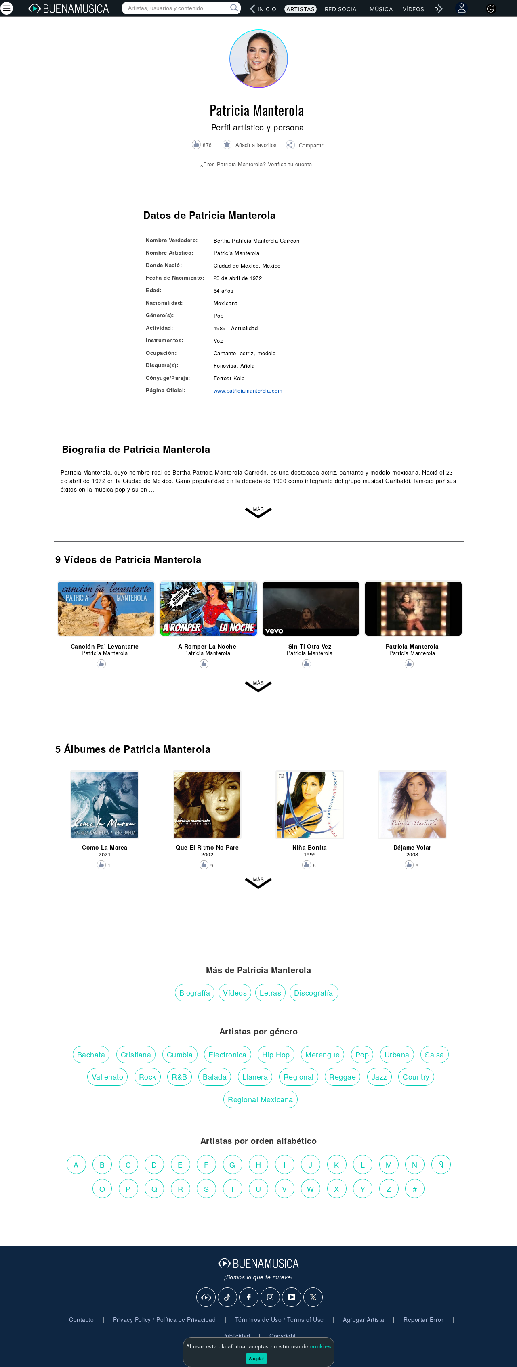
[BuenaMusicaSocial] (206, 1297)
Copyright (282, 1335)
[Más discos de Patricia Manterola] (258, 883)
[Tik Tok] (227, 1297)
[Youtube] (292, 1297)
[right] (440, 9)
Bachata (91, 1054)
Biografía (194, 992)
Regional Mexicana (260, 1099)
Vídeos (414, 9)
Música (381, 9)
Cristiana (136, 1054)
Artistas (300, 9)
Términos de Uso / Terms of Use (279, 1319)
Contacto (81, 1319)
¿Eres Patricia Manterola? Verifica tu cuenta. (257, 164)
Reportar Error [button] (423, 1319)
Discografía (313, 992)
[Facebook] (249, 1297)
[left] (253, 9)
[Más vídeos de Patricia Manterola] (258, 687)
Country (416, 1076)
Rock (147, 1076)
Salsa (434, 1054)
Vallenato (108, 1076)
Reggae (342, 1076)
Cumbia (180, 1054)
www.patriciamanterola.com (248, 390)
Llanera (255, 1076)
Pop (362, 1054)
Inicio (267, 9)
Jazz (379, 1076)
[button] (304, 146)
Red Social (342, 9)
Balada (215, 1076)
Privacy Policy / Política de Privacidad (164, 1319)
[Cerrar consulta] (225, 8)
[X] (313, 1297)
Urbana (397, 1054)
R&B (179, 1076)
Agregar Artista (364, 1319)
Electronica (227, 1054)
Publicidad (236, 1335)
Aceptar (256, 1358)
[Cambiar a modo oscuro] (491, 9)
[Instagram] (270, 1297)
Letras (270, 992)
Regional (299, 1076)
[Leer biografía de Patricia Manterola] (258, 513)
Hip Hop (276, 1054)
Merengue (322, 1054)
